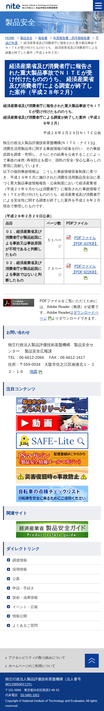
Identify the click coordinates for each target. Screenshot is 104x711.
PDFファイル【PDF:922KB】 (85, 269)
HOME (9, 38)
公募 (16, 579)
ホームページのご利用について (32, 666)
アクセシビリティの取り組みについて (37, 658)
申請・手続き (23, 588)
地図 (33, 371)
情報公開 (19, 616)
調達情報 (19, 560)
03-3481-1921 (30, 695)
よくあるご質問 (25, 625)
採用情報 (19, 569)
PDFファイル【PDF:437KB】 (85, 241)
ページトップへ (92, 661)
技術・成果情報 (25, 597)
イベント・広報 (25, 607)
